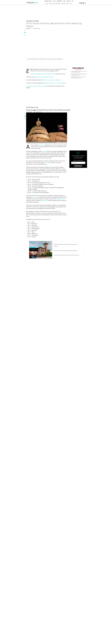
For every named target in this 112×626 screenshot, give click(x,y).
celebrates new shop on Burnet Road (44, 77)
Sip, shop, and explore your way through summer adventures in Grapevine (65, 245)
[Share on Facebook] (25, 30)
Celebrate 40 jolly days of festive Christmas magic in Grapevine (65, 250)
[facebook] (80, 3)
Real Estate (69, 1)
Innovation (64, 3)
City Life (54, 1)
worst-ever (41, 145)
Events (67, 3)
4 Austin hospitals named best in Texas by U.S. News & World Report (79, 72)
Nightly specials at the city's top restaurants (55, 83)
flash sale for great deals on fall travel (51, 80)
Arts (72, 1)
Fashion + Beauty (58, 3)
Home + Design (51, 3)
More (71, 3)
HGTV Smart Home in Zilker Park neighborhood (43, 74)
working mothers (60, 199)
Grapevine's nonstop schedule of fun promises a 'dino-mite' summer (66, 255)
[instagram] (83, 3)
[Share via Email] (25, 35)
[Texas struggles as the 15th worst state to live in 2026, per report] (46, 128)
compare (44, 151)
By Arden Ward (28, 28)
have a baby (45, 200)
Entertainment (59, 1)
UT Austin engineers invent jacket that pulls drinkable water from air (79, 74)
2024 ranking (47, 162)
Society (47, 3)
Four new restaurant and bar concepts (37, 86)
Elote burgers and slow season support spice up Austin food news (78, 77)
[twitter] (81, 3)
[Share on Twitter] (25, 33)
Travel (64, 1)
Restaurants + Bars (48, 1)
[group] (30, 63)
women (35, 197)
